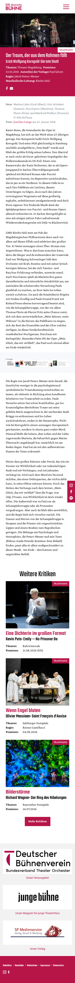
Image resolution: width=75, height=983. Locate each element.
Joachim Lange (22, 121)
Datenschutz (58, 966)
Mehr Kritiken (37, 821)
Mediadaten (32, 966)
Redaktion (7, 966)
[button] (6, 88)
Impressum (45, 966)
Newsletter (19, 966)
